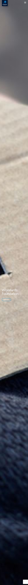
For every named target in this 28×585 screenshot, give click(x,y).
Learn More (6, 299)
